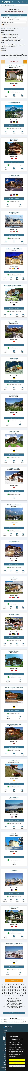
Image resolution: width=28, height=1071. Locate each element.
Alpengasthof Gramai (14, 322)
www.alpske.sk (19, 11)
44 (12, 989)
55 (10, 990)
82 (17, 993)
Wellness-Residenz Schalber (14, 248)
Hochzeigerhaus (14, 797)
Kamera (14, 96)
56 (12, 990)
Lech (3, 40)
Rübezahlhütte (14, 358)
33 (15, 987)
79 (10, 993)
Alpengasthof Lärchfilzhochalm (14, 943)
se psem (4, 50)
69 (15, 992)
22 (17, 986)
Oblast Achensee (9, 40)
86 (25, 993)
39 (2, 989)
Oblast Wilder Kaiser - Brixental (9, 37)
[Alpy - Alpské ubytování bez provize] (7, 2)
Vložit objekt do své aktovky (15, 92)
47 (19, 989)
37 (23, 987)
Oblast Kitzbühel (19, 39)
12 (21, 984)
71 (19, 992)
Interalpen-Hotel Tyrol (14, 102)
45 (15, 989)
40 (4, 989)
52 (4, 990)
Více (19, 40)
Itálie (5, 1064)
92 (16, 995)
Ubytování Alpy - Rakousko (7, 1019)
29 (6, 987)
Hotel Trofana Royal (14, 541)
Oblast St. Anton (5, 36)
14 (25, 984)
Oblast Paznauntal (14, 34)
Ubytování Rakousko (14, 1007)
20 (12, 986)
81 (15, 993)
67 (10, 992)
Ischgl (16, 40)
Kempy (3, 46)
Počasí (22, 96)
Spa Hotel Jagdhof (14, 614)
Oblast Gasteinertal (15, 36)
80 (12, 993)
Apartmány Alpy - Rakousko (13, 1003)
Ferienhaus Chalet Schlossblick (14, 687)
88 (7, 995)
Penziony (8, 44)
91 (14, 995)
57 (15, 990)
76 (4, 993)
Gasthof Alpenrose (14, 395)
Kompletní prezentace (14, 89)
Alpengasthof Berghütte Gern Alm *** (14, 285)
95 (22, 995)
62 (25, 990)
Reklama (6, 1032)
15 (2, 986)
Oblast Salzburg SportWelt (8, 39)
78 (8, 993)
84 (21, 993)
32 (12, 987)
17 (6, 986)
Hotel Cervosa (14, 578)
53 (6, 990)
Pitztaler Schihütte (14, 468)
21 (15, 986)
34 (17, 987)
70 (17, 992)
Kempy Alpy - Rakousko (13, 1004)
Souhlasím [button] (16, 1060)
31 (10, 987)
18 (8, 986)
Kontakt (5, 1030)
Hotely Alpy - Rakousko (13, 998)
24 (21, 986)
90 (11, 995)
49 (23, 989)
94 (20, 995)
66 (8, 992)
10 (16, 984)
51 (2, 990)
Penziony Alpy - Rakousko (14, 1000)
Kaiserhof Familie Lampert (14, 504)
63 (2, 992)
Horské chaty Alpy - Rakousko (13, 1001)
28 (4, 987)
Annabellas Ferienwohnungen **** (14, 66)
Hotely (3, 44)
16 (4, 986)
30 (8, 987)
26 (25, 986)
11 (19, 984)
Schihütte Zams (14, 834)
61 (23, 990)
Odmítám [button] (17, 1063)
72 (21, 992)
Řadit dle (4, 22)
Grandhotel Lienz (14, 212)
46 (17, 989)
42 (8, 989)
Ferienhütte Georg (14, 431)
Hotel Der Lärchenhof (14, 651)
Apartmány (21, 44)
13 (23, 984)
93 (18, 995)
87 (5, 995)
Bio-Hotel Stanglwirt (14, 175)
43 (10, 989)
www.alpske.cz (9, 11)
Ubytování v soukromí (11, 46)
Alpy (4, 1062)
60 (21, 990)
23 (19, 986)
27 (2, 987)
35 (19, 987)
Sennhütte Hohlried (14, 760)
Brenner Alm (14, 870)
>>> (25, 62)
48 (21, 989)
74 (25, 992)
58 (17, 990)
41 (6, 989)
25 (23, 986)
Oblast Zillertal (5, 34)
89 (9, 995)
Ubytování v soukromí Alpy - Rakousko (14, 1006)
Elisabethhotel (14, 139)
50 (25, 989)
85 (23, 993)
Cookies (5, 1050)
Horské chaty (15, 44)
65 (6, 992)
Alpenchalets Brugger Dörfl (14, 724)
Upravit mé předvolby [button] (17, 1066)
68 (12, 992)
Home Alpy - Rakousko (14, 1012)
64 (4, 992)
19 (10, 986)
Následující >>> (14, 980)
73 (23, 992)
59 (19, 990)
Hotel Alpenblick (14, 907)
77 (6, 993)
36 (21, 987)
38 (25, 987)
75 (2, 993)
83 (19, 993)
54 (8, 990)
